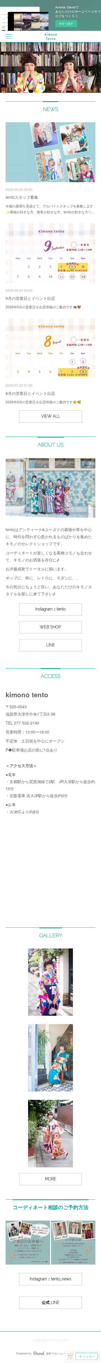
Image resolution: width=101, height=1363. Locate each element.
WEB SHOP (50, 627)
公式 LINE (50, 1302)
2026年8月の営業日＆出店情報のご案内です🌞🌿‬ (43, 401)
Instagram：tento (50, 609)
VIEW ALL (50, 416)
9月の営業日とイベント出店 (30, 298)
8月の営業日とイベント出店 (30, 393)
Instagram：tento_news (50, 1279)
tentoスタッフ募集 (22, 197)
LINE (50, 645)
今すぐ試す (66, 24)
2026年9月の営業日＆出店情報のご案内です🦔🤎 (43, 306)
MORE (50, 1179)
